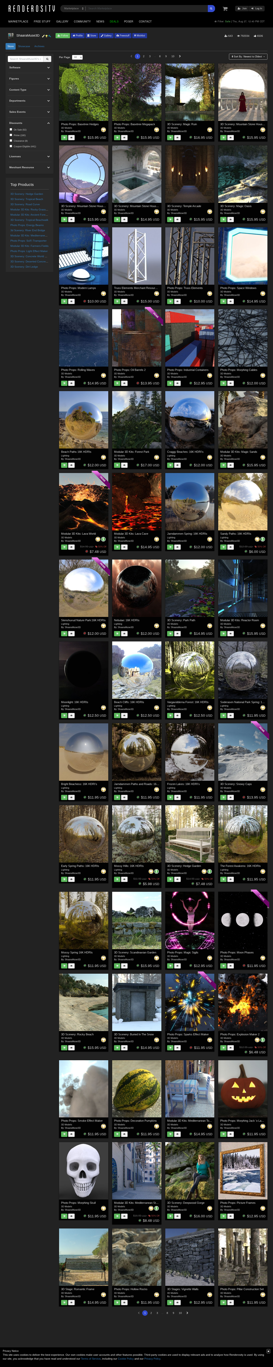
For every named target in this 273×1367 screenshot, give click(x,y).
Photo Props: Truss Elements (185, 288)
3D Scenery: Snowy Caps (236, 784)
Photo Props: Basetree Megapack (134, 124)
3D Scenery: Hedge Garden (26, 193)
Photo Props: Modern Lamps (78, 288)
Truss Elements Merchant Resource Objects (141, 288)
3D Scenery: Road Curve (25, 204)
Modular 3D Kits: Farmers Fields (29, 245)
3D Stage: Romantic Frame (77, 1289)
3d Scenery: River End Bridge (27, 230)
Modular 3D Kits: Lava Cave (131, 533)
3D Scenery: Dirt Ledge (24, 266)
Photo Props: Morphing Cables (238, 369)
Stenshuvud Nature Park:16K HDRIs (83, 620)
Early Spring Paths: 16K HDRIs (80, 865)
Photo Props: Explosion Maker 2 (239, 1034)
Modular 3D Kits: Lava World (78, 533)
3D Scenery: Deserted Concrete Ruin (32, 261)
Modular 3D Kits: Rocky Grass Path (31, 209)
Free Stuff (42, 21)
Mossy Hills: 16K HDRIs (129, 865)
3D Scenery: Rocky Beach (77, 1034)
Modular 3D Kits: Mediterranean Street (33, 235)
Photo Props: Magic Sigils (182, 952)
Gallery (62, 21)
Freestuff (124, 35)
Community (82, 21)
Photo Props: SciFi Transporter (28, 240)
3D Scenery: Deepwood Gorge (185, 1202)
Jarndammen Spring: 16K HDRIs (187, 533)
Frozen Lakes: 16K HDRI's (183, 784)
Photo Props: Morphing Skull (78, 1202)
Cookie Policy (126, 1358)
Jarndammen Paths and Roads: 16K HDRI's (141, 784)
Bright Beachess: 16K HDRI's (79, 784)
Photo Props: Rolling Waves (78, 369)
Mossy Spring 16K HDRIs (77, 952)
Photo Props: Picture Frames (238, 1202)
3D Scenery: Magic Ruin (182, 124)
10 (172, 56)
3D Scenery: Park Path (181, 620)
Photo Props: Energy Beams (27, 225)
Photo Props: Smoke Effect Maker (82, 1120)
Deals (114, 21)
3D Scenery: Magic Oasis (236, 206)
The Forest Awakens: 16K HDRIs (240, 865)
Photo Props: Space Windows (238, 288)
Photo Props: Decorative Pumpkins (135, 1120)
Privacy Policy (152, 1358)
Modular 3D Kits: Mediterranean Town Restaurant (197, 1120)
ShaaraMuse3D (73, 131)
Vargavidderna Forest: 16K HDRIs (188, 702)
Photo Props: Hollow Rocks (130, 1289)
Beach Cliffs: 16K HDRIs (129, 702)
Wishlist (140, 35)
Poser (128, 21)
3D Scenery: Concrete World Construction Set (37, 256)
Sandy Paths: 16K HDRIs (235, 533)
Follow (64, 35)
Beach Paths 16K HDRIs (76, 451)
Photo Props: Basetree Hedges (80, 124)
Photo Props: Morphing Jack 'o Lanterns (244, 1120)
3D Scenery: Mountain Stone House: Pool (139, 206)
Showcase (24, 46)
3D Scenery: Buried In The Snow (134, 1034)
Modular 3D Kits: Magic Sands (238, 451)
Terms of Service (91, 1358)
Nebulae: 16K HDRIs (126, 620)
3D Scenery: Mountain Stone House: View (86, 206)
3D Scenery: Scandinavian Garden (135, 952)
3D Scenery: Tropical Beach (26, 199)
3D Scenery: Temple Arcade (184, 206)
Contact (145, 21)
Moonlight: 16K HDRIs (74, 702)
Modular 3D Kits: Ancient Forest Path (32, 214)
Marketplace (18, 21)
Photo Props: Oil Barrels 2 (130, 369)
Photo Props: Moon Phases (237, 952)
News (100, 21)
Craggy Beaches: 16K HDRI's (185, 451)
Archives (39, 46)
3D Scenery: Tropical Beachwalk (29, 219)
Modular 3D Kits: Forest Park (131, 451)
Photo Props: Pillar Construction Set (242, 1289)
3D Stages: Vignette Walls (183, 1289)
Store (93, 35)
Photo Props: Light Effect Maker (29, 251)
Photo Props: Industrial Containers (188, 369)
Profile (79, 35)
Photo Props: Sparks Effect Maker (188, 1034)
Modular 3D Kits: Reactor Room (239, 620)
